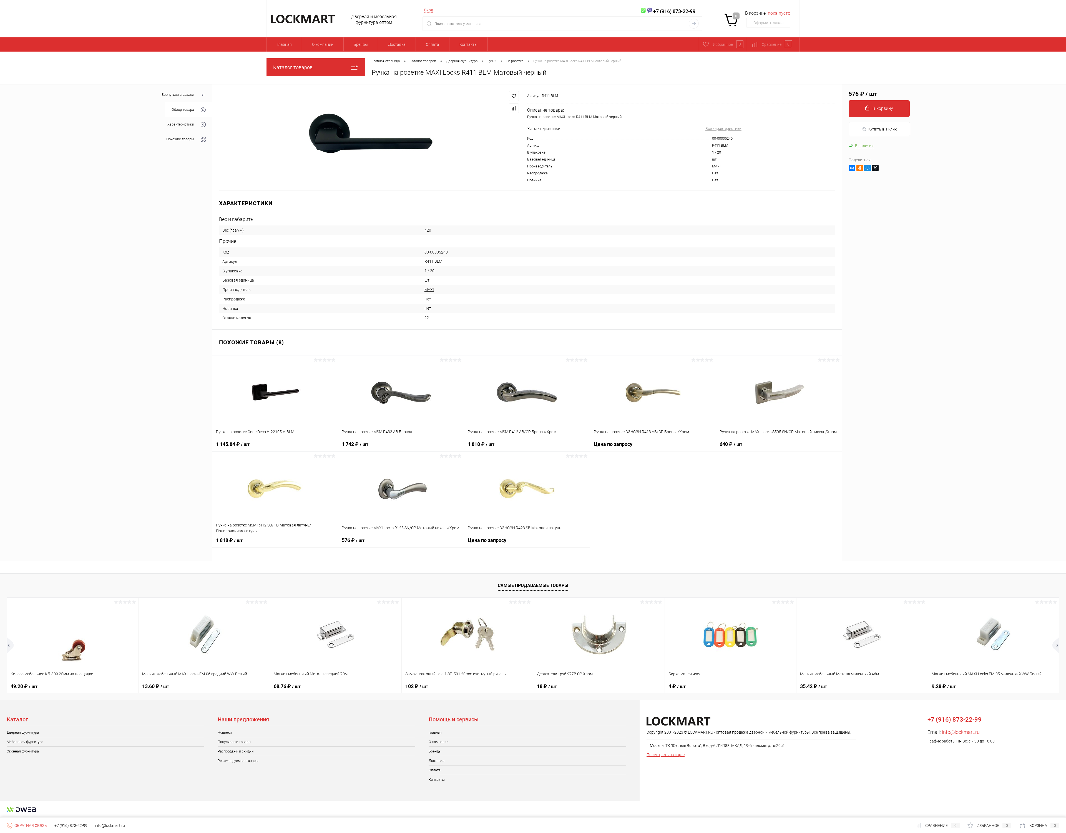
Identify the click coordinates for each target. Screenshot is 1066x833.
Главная (284, 44)
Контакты (468, 44)
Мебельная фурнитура (25, 742)
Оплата (432, 44)
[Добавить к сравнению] (514, 108)
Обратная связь (30, 825)
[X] (875, 168)
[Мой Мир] (867, 168)
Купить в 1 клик (882, 129)
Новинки (225, 732)
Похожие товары (180, 139)
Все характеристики (723, 128)
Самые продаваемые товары (533, 585)
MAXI (716, 166)
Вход (428, 10)
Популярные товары (234, 742)
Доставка (397, 44)
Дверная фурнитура (23, 732)
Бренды (361, 44)
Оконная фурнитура (23, 751)
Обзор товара (183, 109)
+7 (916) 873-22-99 (70, 825)
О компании (322, 44)
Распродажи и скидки (235, 751)
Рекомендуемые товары (238, 761)
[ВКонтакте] (852, 168)
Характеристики (180, 124)
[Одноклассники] (859, 168)
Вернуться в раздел (178, 94)
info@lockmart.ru (961, 732)
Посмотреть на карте (666, 754)
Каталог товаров (293, 67)
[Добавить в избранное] (514, 96)
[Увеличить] (369, 137)
